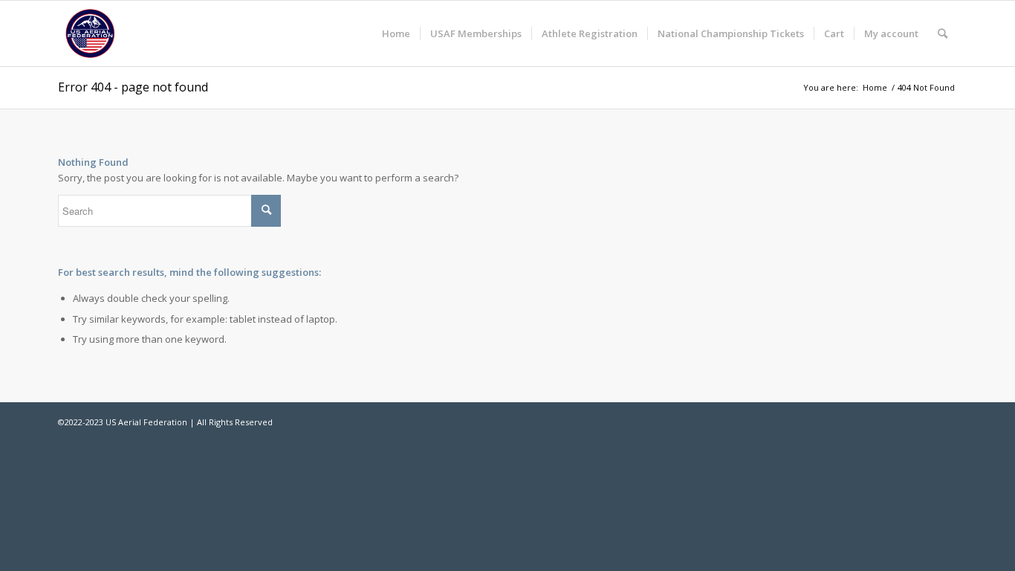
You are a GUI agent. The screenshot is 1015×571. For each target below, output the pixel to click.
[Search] (942, 33)
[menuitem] (396, 33)
